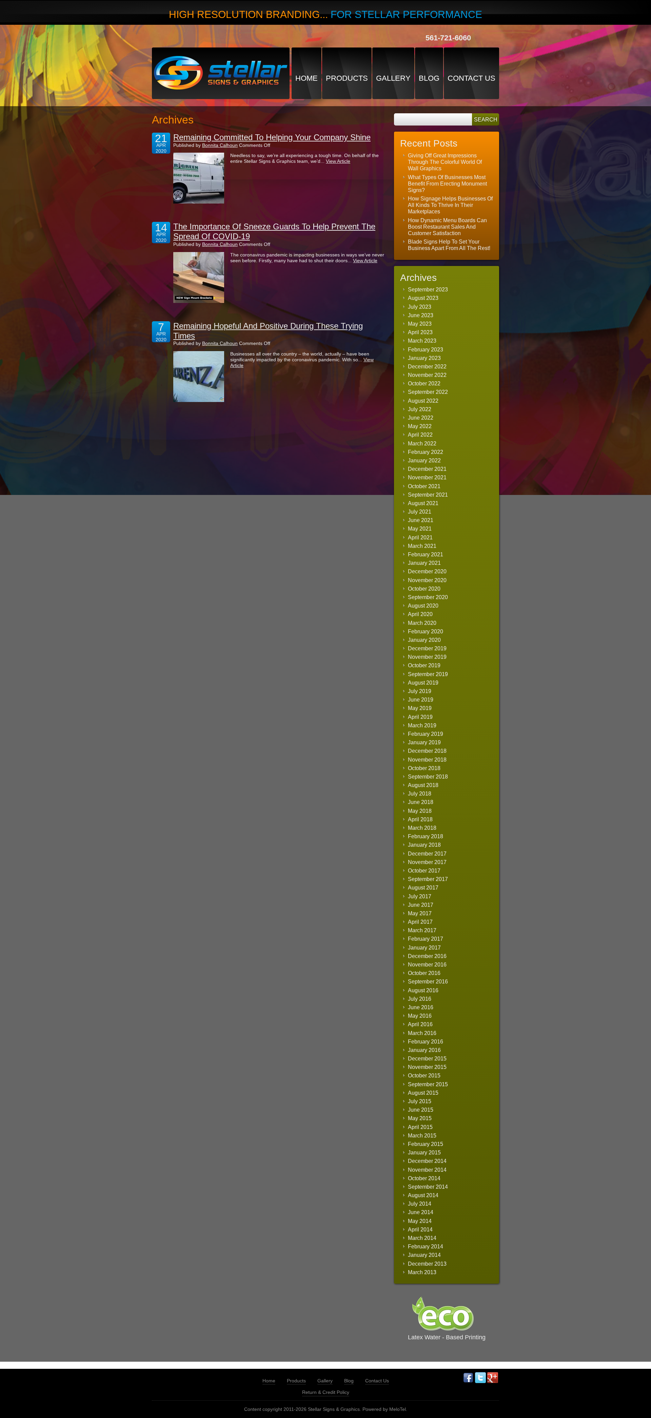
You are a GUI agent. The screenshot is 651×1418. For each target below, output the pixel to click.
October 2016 (424, 973)
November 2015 (427, 1067)
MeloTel (397, 1409)
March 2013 (422, 1272)
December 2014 (427, 1161)
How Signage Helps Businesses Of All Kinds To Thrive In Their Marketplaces (450, 205)
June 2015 (420, 1110)
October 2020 (424, 589)
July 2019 (419, 691)
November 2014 (427, 1170)
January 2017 (424, 948)
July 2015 (419, 1101)
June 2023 (420, 315)
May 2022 (420, 426)
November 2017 (427, 862)
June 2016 (420, 1007)
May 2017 (420, 913)
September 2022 (428, 392)
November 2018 (427, 760)
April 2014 (420, 1229)
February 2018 (425, 836)
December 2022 (427, 366)
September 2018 (428, 777)
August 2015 (423, 1093)
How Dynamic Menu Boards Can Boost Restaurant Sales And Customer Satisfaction (447, 226)
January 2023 (424, 358)
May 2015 (420, 1118)
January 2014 (424, 1255)
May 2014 (420, 1221)
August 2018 (423, 785)
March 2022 (422, 443)
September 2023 (428, 289)
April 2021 (420, 537)
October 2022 (424, 383)
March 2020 (422, 623)
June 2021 (420, 520)
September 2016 (428, 981)
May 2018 (420, 811)
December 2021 (427, 469)
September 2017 (428, 879)
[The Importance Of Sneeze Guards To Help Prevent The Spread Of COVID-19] (198, 277)
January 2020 (424, 640)
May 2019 (420, 708)
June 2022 (420, 418)
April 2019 (420, 717)
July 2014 (419, 1204)
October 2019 (424, 665)
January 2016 (424, 1050)
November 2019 (427, 657)
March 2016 (422, 1033)
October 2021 (424, 486)
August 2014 (423, 1195)
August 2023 (423, 298)
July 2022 (419, 409)
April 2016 (420, 1024)
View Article (338, 161)
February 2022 (425, 452)
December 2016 (427, 956)
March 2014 (422, 1238)
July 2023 (419, 307)
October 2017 (424, 871)
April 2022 (420, 435)
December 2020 (427, 571)
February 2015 (425, 1144)
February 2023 (425, 349)
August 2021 (423, 503)
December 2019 (427, 648)
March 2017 (422, 930)
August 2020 (423, 606)
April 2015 (420, 1127)
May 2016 (420, 1016)
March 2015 (422, 1135)
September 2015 (428, 1084)
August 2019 (423, 683)
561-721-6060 (448, 38)
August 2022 (423, 401)
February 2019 (425, 734)
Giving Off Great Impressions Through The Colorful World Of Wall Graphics (445, 162)
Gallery (393, 78)
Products (347, 78)
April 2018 (420, 819)
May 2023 (420, 324)
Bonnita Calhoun (220, 145)
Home (306, 78)
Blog (429, 78)
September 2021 (428, 495)
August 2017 (423, 887)
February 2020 (425, 631)
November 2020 (427, 580)
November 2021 (427, 477)
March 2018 (422, 828)
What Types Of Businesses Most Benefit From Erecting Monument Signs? (447, 183)
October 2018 (424, 768)
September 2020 (428, 597)
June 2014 (420, 1212)
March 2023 (422, 341)
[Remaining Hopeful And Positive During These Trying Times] (198, 376)
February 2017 (425, 939)
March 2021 (422, 546)
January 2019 (424, 742)
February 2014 (425, 1246)
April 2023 (420, 332)
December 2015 (427, 1058)
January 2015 (424, 1152)
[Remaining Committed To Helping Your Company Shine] (198, 178)
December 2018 (427, 751)
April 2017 (420, 922)
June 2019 (420, 700)
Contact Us (471, 78)
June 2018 (420, 802)
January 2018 (424, 845)
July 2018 (419, 794)
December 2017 (427, 854)
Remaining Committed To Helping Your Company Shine (272, 137)
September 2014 (428, 1187)
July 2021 (419, 512)
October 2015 (424, 1075)
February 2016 (425, 1042)
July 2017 (419, 896)
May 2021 (420, 529)
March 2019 (422, 725)
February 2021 (425, 554)
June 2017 (420, 905)
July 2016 (419, 999)
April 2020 (420, 614)
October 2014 (424, 1178)
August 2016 (423, 990)
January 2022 (424, 460)
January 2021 (424, 563)
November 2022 (427, 375)
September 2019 (428, 674)
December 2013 (427, 1264)
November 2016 (427, 964)
